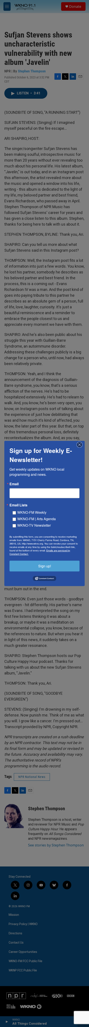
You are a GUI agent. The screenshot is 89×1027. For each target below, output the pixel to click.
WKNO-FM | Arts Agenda (36, 518)
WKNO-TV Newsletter (34, 525)
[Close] (80, 444)
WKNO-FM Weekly (31, 512)
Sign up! (44, 565)
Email (14, 484)
